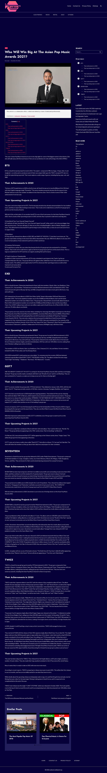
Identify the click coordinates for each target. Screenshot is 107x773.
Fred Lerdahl (31, 116)
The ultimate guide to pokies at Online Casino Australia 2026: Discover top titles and (88, 132)
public (77, 232)
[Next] (66, 728)
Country (78, 170)
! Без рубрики (80, 144)
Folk (77, 187)
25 (76, 146)
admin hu (78, 158)
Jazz (62, 14)
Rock (48, 14)
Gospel (78, 192)
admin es (78, 151)
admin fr (78, 153)
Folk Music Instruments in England (61, 697)
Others (70, 14)
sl (76, 240)
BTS (7, 124)
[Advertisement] (53, 29)
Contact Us (76, 6)
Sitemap (95, 6)
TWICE (8, 148)
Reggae (78, 235)
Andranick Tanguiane (20, 116)
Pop (6, 48)
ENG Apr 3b (79, 182)
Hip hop (78, 199)
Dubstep (78, 175)
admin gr (78, 156)
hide (18, 121)
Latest (77, 211)
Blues (77, 163)
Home (69, 6)
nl (76, 216)
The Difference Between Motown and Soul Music (19, 697)
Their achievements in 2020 (15, 126)
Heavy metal (79, 197)
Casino (78, 165)
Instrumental (79, 206)
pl (76, 228)
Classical (78, 168)
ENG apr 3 (79, 180)
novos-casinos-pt (81, 220)
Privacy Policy (86, 6)
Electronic (38, 14)
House (78, 201)
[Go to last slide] (9, 728)
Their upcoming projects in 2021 (16, 128)
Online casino (80, 223)
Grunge (78, 194)
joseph (7, 60)
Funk (77, 189)
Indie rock (78, 204)
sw (76, 244)
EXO (7, 130)
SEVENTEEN (9, 142)
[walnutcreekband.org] (13, 6)
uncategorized (80, 247)
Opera (77, 225)
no (76, 218)
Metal (55, 14)
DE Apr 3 (78, 173)
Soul (77, 242)
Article (78, 161)
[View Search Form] (101, 6)
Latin (77, 213)
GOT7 (7, 136)
